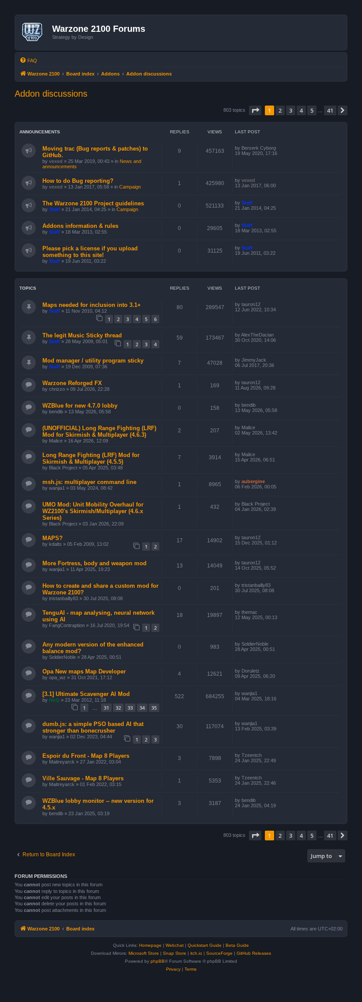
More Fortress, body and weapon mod (94, 563)
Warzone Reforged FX (72, 383)
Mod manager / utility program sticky (92, 360)
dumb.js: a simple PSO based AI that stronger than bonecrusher (92, 727)
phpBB (158, 961)
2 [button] (280, 110)
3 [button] (290, 110)
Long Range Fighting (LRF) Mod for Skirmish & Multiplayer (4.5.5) (91, 458)
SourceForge (219, 953)
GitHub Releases (254, 953)
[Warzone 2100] (34, 32)
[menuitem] (28, 60)
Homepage (150, 945)
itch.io (196, 953)
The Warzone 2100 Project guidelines (93, 203)
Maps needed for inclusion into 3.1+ (91, 305)
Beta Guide (237, 945)
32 (118, 707)
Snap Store (174, 953)
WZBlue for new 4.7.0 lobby (79, 405)
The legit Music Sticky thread (82, 335)
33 (130, 707)
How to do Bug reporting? (77, 181)
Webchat (175, 945)
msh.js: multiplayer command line (89, 482)
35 (154, 707)
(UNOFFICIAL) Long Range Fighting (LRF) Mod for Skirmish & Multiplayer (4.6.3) (99, 431)
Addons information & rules (80, 226)
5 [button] (311, 110)
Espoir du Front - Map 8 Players (85, 755)
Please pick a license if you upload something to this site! (90, 251)
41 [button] (330, 110)
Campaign (130, 186)
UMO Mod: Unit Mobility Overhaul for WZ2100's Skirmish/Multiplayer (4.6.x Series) (92, 511)
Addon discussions (51, 93)
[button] (255, 110)
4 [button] (301, 110)
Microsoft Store (143, 953)
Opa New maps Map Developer (84, 671)
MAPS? (52, 538)
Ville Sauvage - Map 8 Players (83, 778)
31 (106, 707)
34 (142, 707)
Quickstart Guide (205, 945)
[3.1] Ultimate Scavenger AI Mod (86, 694)
